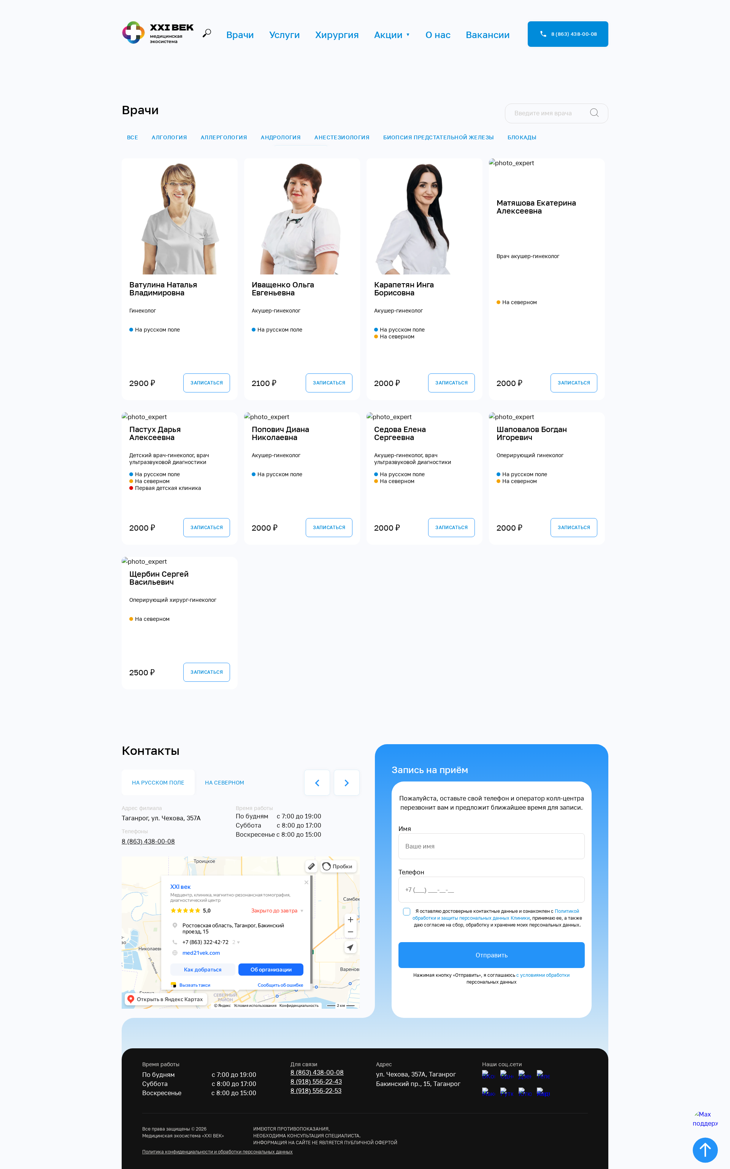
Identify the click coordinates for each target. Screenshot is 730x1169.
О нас (438, 34)
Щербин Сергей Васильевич (159, 578)
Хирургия (337, 34)
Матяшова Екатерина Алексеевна (536, 207)
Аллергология (224, 137)
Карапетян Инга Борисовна (404, 289)
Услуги (284, 34)
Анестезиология (342, 137)
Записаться (206, 383)
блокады (522, 137)
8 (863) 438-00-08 (148, 841)
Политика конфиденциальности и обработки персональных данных (217, 1152)
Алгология (169, 137)
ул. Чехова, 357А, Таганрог (416, 1074)
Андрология (281, 137)
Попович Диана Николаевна (280, 433)
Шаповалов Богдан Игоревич (532, 433)
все (132, 137)
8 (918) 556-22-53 (315, 1090)
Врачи (240, 34)
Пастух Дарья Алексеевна (155, 433)
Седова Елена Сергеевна (400, 433)
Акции (388, 34)
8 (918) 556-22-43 (316, 1081)
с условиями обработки (543, 975)
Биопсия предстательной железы (438, 137)
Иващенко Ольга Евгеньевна (283, 289)
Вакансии (488, 34)
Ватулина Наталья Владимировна (163, 289)
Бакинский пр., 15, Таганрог (418, 1084)
